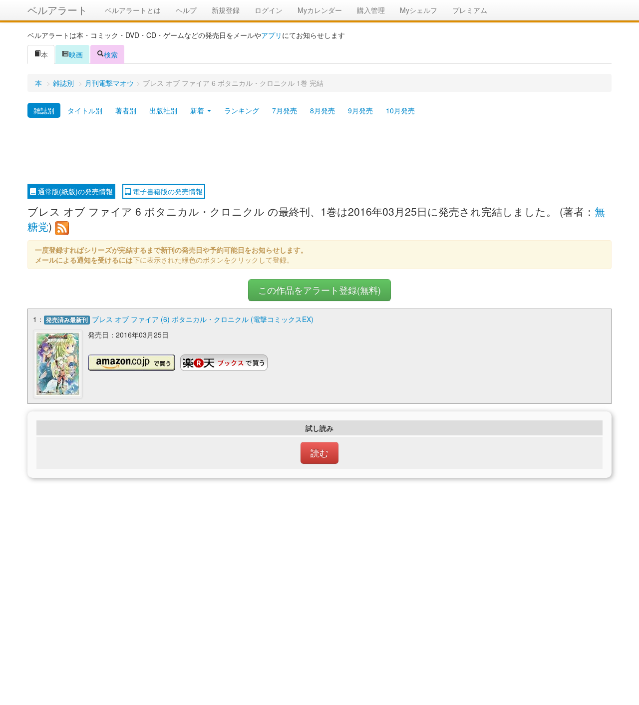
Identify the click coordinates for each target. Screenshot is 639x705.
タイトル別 (84, 110)
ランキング (241, 110)
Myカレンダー (320, 10)
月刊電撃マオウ (109, 83)
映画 (76, 54)
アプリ (271, 35)
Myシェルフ (418, 10)
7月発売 (284, 110)
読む (319, 452)
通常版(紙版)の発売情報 (74, 191)
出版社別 (163, 110)
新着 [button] (198, 110)
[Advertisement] (319, 151)
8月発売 (322, 110)
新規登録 (226, 10)
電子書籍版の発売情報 (167, 191)
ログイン (269, 10)
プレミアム (469, 10)
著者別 (125, 110)
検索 (111, 54)
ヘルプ (186, 10)
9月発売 (360, 110)
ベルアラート (57, 9)
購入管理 (371, 10)
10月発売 (400, 110)
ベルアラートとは (133, 10)
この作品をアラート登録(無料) (319, 290)
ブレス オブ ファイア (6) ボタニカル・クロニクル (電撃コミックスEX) (203, 319)
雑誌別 (63, 83)
